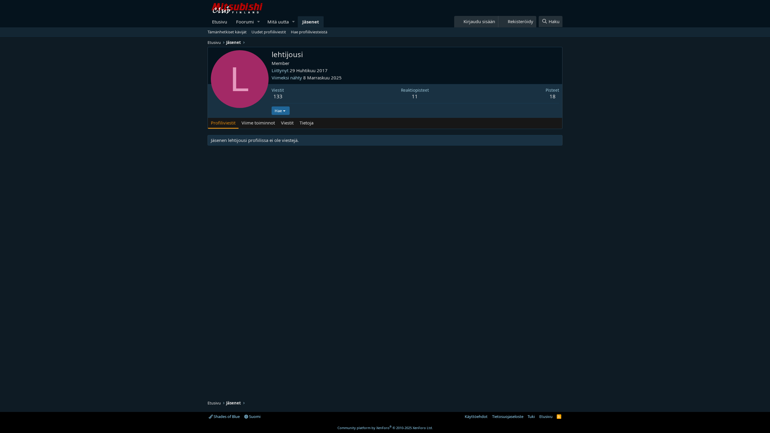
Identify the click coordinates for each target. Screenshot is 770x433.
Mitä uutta (278, 22)
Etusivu (219, 22)
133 (277, 96)
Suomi (254, 416)
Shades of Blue (226, 416)
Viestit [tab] (287, 123)
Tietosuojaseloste (507, 416)
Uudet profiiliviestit (268, 32)
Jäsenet (310, 22)
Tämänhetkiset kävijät (227, 32)
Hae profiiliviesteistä (309, 32)
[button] (258, 21)
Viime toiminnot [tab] (258, 123)
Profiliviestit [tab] (223, 123)
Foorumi (245, 22)
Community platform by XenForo (385, 427)
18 (553, 96)
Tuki (531, 416)
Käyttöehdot (476, 416)
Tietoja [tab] (306, 123)
